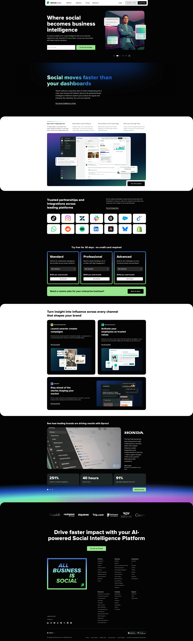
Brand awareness (118, 578)
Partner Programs (101, 616)
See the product (55, 344)
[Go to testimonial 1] (47, 489)
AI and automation (102, 576)
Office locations (118, 596)
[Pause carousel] (129, 56)
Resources (95, 2)
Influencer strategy (119, 583)
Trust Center (117, 609)
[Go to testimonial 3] (52, 489)
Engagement (100, 561)
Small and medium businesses (121, 565)
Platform (68, 2)
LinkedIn (133, 567)
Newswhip (100, 578)
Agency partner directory (103, 613)
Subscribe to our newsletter (104, 594)
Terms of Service (94, 637)
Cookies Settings (121, 637)
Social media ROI (101, 598)
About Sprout (117, 594)
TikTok (133, 574)
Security (116, 607)
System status (134, 598)
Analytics (100, 565)
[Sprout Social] (54, 3)
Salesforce (133, 576)
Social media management (120, 569)
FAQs (132, 596)
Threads (133, 569)
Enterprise (117, 561)
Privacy (87, 637)
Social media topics (102, 622)
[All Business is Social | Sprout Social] (67, 573)
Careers (116, 598)
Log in (120, 2)
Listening (100, 569)
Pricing (87, 2)
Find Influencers (101, 611)
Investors (117, 602)
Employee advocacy (102, 574)
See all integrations (112, 208)
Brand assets (100, 618)
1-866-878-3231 (51, 616)
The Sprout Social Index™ (103, 596)
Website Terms (103, 637)
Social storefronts (118, 574)
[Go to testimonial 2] (50, 489)
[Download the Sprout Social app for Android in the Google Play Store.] (141, 633)
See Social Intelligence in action (65, 103)
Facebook (133, 561)
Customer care (118, 572)
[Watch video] (117, 465)
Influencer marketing (102, 572)
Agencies (117, 563)
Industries (117, 587)
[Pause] (114, 465)
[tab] (58, 127)
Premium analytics (102, 567)
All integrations (134, 578)
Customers (117, 600)
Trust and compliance (119, 585)
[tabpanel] (96, 159)
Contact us (50, 619)
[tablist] (96, 127)
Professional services (119, 567)
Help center (133, 594)
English (51, 632)
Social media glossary (102, 609)
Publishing (100, 563)
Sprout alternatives (102, 607)
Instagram (133, 565)
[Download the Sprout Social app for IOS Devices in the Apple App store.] (131, 633)
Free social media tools (103, 620)
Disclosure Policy (111, 637)
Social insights (118, 576)
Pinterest (133, 572)
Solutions (78, 2)
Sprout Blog (100, 600)
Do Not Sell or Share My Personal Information (136, 637)
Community (100, 602)
